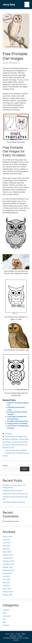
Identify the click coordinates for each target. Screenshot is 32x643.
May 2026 (6, 546)
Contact (20, 636)
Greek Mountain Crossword (12, 491)
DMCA (24, 634)
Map (4, 622)
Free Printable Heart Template (16, 450)
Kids (4, 619)
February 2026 (8, 555)
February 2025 (8, 592)
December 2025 (8, 561)
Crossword (6, 616)
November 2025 (8, 564)
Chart (5, 613)
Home (7, 634)
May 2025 (6, 582)
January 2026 (8, 558)
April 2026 (6, 549)
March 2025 (7, 589)
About (12, 634)
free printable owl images (14, 436)
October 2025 (8, 567)
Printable (8, 434)
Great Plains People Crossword (14, 502)
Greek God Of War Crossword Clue (15, 494)
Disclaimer (13, 636)
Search (5, 465)
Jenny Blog (9, 4)
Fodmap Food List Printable (17, 423)
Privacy (18, 634)
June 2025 (6, 579)
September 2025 (9, 570)
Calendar (6, 610)
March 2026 (7, 552)
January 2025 (7, 595)
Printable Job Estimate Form (17, 421)
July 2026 (6, 540)
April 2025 (6, 585)
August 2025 (7, 573)
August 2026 (7, 536)
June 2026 (6, 543)
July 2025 (6, 576)
